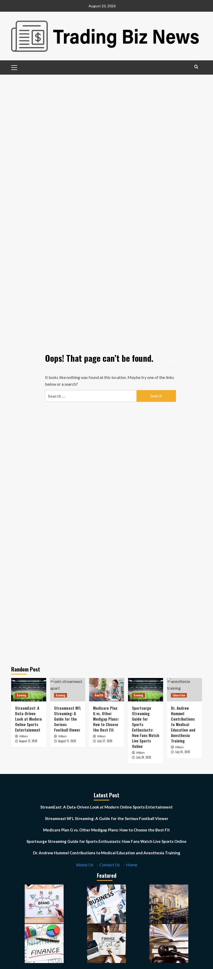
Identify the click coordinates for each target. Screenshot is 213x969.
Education (178, 695)
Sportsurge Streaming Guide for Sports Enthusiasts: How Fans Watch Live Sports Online (145, 727)
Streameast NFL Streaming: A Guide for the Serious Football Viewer (67, 719)
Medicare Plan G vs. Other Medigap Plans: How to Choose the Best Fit (106, 719)
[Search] (196, 66)
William (23, 736)
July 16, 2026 (182, 752)
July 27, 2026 (104, 741)
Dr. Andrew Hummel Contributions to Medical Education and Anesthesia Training (183, 724)
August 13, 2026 (28, 741)
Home (131, 864)
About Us (84, 864)
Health (99, 695)
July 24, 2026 (143, 757)
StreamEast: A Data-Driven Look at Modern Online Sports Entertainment (28, 719)
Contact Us (109, 864)
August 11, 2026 (67, 741)
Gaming (21, 695)
